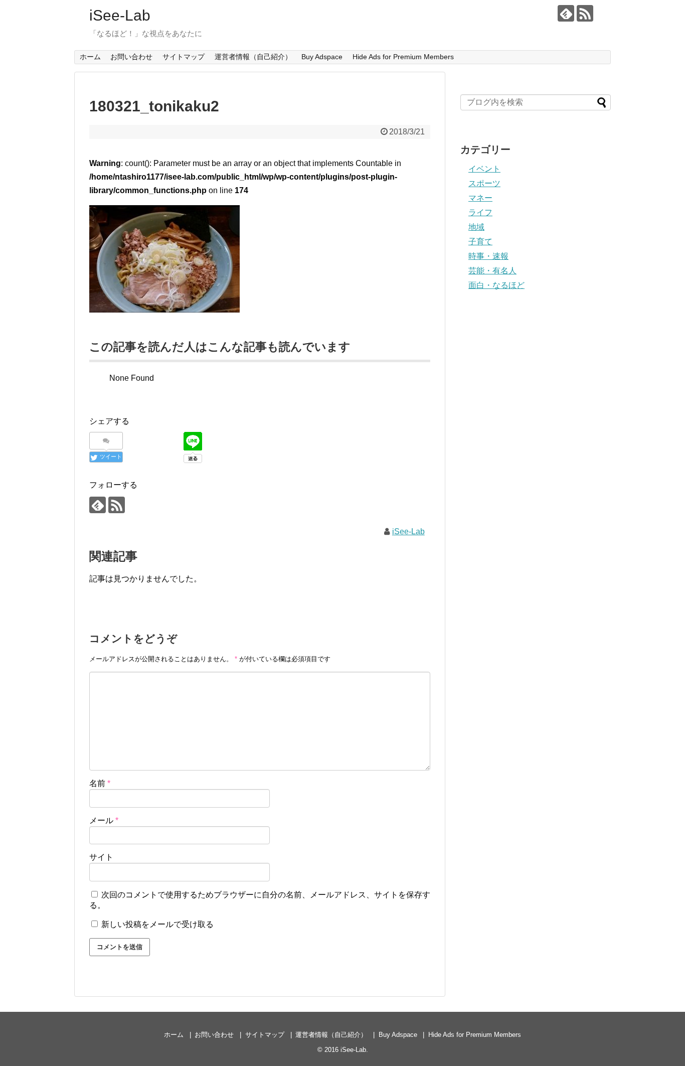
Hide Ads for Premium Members (403, 57)
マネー (480, 198)
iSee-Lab (119, 15)
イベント (484, 169)
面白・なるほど (496, 285)
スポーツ (484, 183)
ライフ (480, 212)
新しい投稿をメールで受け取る (157, 924)
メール (103, 820)
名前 (99, 783)
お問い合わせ (131, 57)
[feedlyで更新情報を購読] (566, 13)
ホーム (90, 57)
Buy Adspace (321, 57)
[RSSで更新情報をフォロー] (585, 13)
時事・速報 (488, 256)
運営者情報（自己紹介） (253, 57)
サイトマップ (183, 57)
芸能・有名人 (492, 270)
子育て (480, 241)
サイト (101, 857)
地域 (476, 227)
